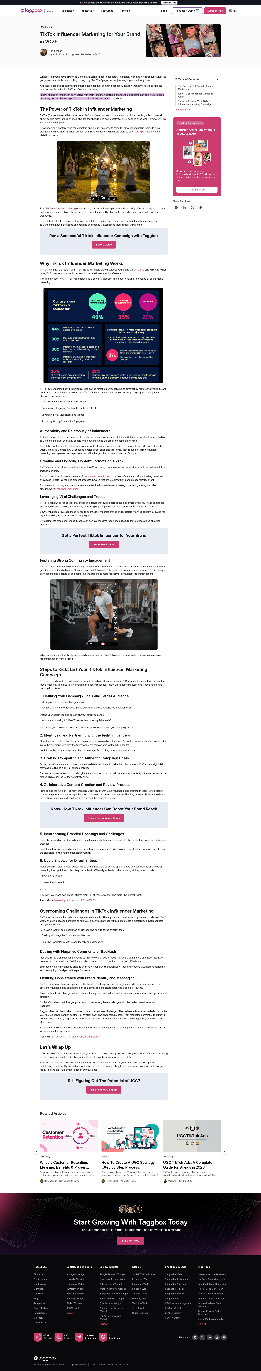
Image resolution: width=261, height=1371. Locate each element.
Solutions (66, 10)
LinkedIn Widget (75, 1279)
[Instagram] (217, 1337)
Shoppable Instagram (176, 1279)
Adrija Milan (55, 50)
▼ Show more (182, 109)
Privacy (101, 1364)
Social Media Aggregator (211, 1319)
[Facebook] (195, 1337)
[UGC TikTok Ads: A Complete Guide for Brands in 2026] (192, 1136)
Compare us (40, 1322)
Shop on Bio (171, 1298)
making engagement (145, 131)
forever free (169, 2)
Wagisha (172, 1181)
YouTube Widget (75, 1293)
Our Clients (40, 1289)
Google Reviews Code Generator (209, 1305)
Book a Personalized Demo (104, 818)
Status (125, 1364)
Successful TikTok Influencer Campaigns (76, 1036)
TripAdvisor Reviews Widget (110, 1317)
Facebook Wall (140, 1284)
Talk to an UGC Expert (104, 1089)
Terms (93, 1364)
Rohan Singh (50, 1181)
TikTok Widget (74, 1303)
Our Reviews (40, 1284)
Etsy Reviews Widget (111, 1303)
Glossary (38, 1317)
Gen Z (141, 269)
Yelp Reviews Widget (111, 1284)
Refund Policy (114, 1364)
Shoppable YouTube (176, 1284)
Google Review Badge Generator (209, 1312)
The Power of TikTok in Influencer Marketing (196, 87)
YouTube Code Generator (211, 1279)
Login (164, 10)
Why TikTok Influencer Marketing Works (195, 95)
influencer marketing (65, 208)
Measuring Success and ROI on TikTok (75, 900)
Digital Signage (140, 1313)
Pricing (126, 10)
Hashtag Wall (139, 1298)
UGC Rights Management (178, 1303)
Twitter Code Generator (210, 1293)
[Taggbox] (45, 1358)
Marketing (46, 27)
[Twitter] (202, 1337)
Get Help (38, 1293)
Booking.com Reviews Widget (111, 1309)
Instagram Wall (140, 1279)
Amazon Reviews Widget (113, 1289)
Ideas (105, 1156)
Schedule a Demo (103, 544)
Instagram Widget (76, 1274)
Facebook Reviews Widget (114, 1279)
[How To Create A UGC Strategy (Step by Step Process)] (131, 1136)
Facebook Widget (76, 1284)
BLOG (50, 10)
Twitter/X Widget (75, 1289)
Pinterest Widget (75, 1298)
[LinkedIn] (210, 1337)
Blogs (37, 1298)
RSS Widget (73, 1308)
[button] (224, 1151)
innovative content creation (98, 476)
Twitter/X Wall (139, 1293)
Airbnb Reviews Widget (112, 1298)
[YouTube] (224, 1337)
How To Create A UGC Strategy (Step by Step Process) (128, 1165)
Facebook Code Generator (212, 1284)
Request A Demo (185, 10)
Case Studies (41, 1308)
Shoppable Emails (174, 1293)
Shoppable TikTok (174, 1289)
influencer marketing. (67, 488)
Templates (39, 1303)
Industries (86, 10)
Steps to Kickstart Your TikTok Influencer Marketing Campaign (195, 102)
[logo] (31, 10)
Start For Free (215, 10)
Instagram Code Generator (212, 1274)
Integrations (40, 1313)
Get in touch (40, 1279)
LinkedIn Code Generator (211, 1298)
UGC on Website (173, 1308)
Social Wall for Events (143, 1274)
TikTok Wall (138, 1308)
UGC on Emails (172, 1317)
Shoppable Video (174, 1274)
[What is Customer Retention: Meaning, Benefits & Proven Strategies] (69, 1136)
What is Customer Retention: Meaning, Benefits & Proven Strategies (64, 1165)
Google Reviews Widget (112, 1274)
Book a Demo (104, 244)
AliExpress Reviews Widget (114, 1293)
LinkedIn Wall (139, 1289)
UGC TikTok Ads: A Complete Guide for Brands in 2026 (187, 1165)
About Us (38, 1274)
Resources (107, 10)
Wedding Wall (139, 1303)
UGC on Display (173, 1313)
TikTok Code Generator (210, 1289)
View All (71, 1313)
